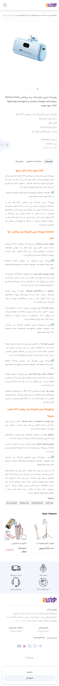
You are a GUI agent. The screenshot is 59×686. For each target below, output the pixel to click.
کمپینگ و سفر (11, 503)
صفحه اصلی (52, 15)
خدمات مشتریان (16, 627)
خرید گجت (49, 503)
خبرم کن (29, 678)
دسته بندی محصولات (38, 15)
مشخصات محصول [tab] (34, 161)
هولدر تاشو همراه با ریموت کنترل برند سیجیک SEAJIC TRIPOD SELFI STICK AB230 (44, 543)
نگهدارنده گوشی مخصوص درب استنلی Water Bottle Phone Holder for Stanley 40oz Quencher (16, 543)
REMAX (52, 144)
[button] (5, 536)
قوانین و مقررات (16, 631)
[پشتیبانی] (29, 647)
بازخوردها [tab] (19, 161)
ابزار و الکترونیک (23, 15)
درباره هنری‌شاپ (43, 631)
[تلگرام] (40, 647)
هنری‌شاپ (43, 627)
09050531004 (39, 638)
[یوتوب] (19, 647)
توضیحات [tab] (49, 161)
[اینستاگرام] (34, 647)
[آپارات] (24, 647)
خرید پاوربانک (24, 503)
